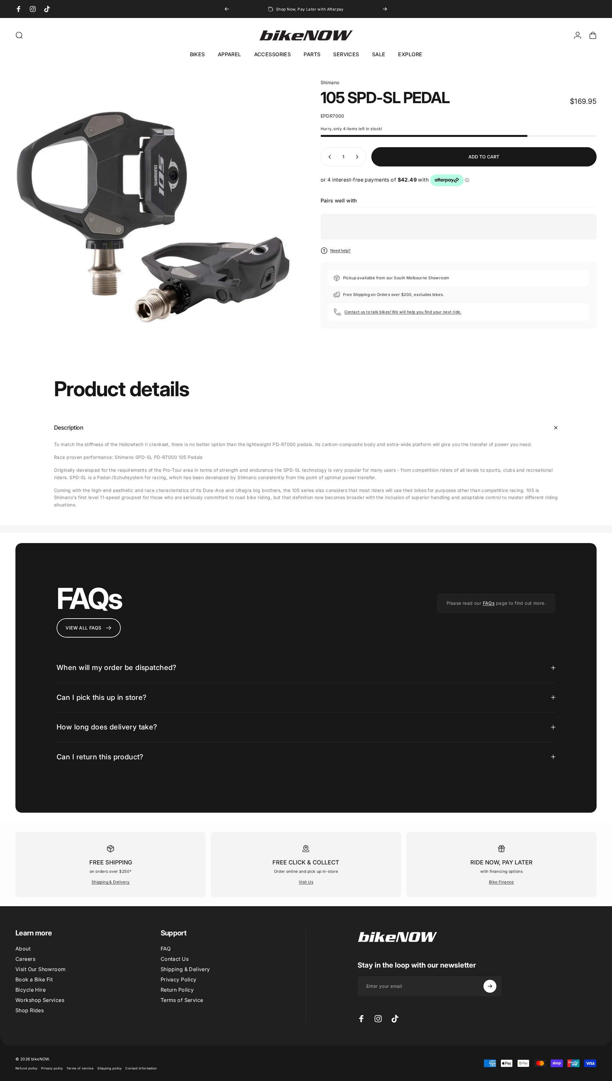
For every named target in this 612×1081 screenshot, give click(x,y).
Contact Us (175, 959)
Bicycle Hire (30, 990)
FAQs (489, 603)
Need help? (340, 250)
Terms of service (80, 1068)
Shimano (330, 82)
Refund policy (26, 1068)
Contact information (141, 1068)
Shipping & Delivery (111, 882)
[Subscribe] (489, 986)
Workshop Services (39, 1000)
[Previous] (227, 9)
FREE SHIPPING (110, 862)
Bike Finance (501, 882)
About (23, 948)
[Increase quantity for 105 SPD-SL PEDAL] (358, 156)
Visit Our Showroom (40, 969)
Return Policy (177, 990)
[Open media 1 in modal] (153, 217)
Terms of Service (182, 1000)
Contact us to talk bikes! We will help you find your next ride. (402, 311)
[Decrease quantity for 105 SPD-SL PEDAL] (328, 156)
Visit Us (306, 882)
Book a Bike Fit (34, 979)
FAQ (166, 948)
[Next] (385, 9)
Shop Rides (29, 1010)
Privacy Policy (179, 979)
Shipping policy (109, 1068)
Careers (25, 959)
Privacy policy (52, 1068)
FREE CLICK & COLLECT (305, 862)
